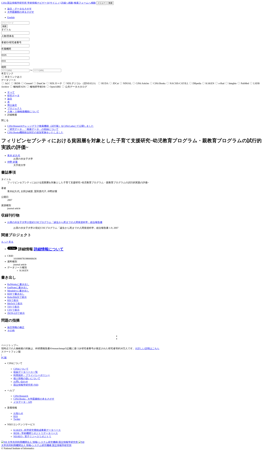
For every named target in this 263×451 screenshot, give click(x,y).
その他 (11, 330)
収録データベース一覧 (25, 372)
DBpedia (197, 83)
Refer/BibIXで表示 (17, 297)
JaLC (7, 83)
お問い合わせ (20, 381)
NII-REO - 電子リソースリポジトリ (32, 436)
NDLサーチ (56, 83)
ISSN (4, 55)
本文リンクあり (13, 77)
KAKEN (210, 83)
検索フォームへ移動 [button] (85, 3)
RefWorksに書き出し (18, 284)
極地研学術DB (37, 86)
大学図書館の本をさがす (20, 12)
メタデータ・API (22, 402)
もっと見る (7, 242)
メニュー (101, 3)
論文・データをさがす (19, 8)
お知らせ (18, 413)
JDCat (115, 83)
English (11, 17)
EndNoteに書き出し (17, 287)
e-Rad (221, 83)
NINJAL (127, 83)
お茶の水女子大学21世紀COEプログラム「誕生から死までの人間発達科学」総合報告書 (54, 222)
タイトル (6, 29)
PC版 (4, 357)
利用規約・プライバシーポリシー (31, 375)
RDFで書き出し (15, 294)
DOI (3, 61)
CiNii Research (20, 396)
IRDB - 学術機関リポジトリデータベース (35, 433)
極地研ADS (19, 86)
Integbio (232, 83)
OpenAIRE (55, 86)
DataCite (41, 83)
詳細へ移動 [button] (67, 3)
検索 (110, 3)
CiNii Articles (142, 83)
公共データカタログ (76, 86)
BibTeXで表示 (14, 303)
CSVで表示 (13, 310)
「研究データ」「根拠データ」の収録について (32, 129)
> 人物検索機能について (26, 111)
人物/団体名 (7, 36)
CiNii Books (159, 83)
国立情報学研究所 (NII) (25, 385)
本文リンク (7, 73)
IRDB (17, 83)
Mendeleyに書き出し (18, 290)
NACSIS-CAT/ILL (179, 83)
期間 (3, 67)
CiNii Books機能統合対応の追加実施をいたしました (35, 132)
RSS (15, 416)
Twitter (16, 419)
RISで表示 (12, 300)
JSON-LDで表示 (16, 313)
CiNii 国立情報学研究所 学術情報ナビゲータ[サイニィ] (30, 3)
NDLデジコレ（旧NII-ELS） (82, 83)
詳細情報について (49, 249)
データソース (8, 80)
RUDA (105, 83)
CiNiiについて (20, 369)
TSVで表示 (13, 306)
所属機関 (6, 49)
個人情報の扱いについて (26, 378)
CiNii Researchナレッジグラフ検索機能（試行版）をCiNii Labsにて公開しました (50, 126)
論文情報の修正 (15, 327)
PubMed (245, 83)
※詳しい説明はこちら (147, 348)
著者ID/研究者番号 (11, 42)
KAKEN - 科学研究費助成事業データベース (37, 430)
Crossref (28, 83)
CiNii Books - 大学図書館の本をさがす (33, 399)
